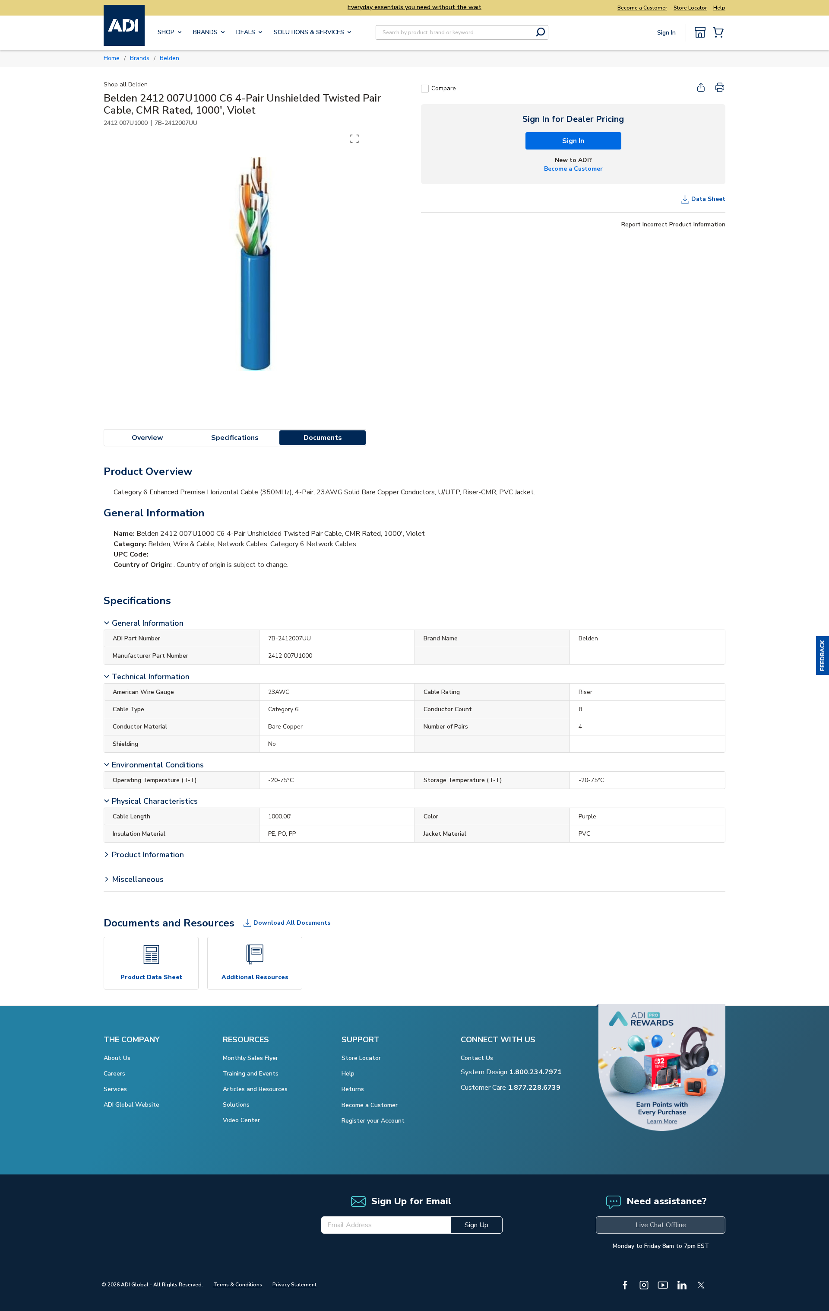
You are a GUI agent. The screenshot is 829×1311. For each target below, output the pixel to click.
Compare (443, 88)
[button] (822, 655)
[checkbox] (425, 88)
